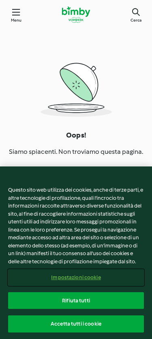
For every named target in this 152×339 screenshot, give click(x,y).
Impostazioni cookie (76, 277)
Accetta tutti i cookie (76, 324)
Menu (16, 20)
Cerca (136, 20)
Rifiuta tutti (76, 300)
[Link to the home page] (76, 15)
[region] (76, 252)
